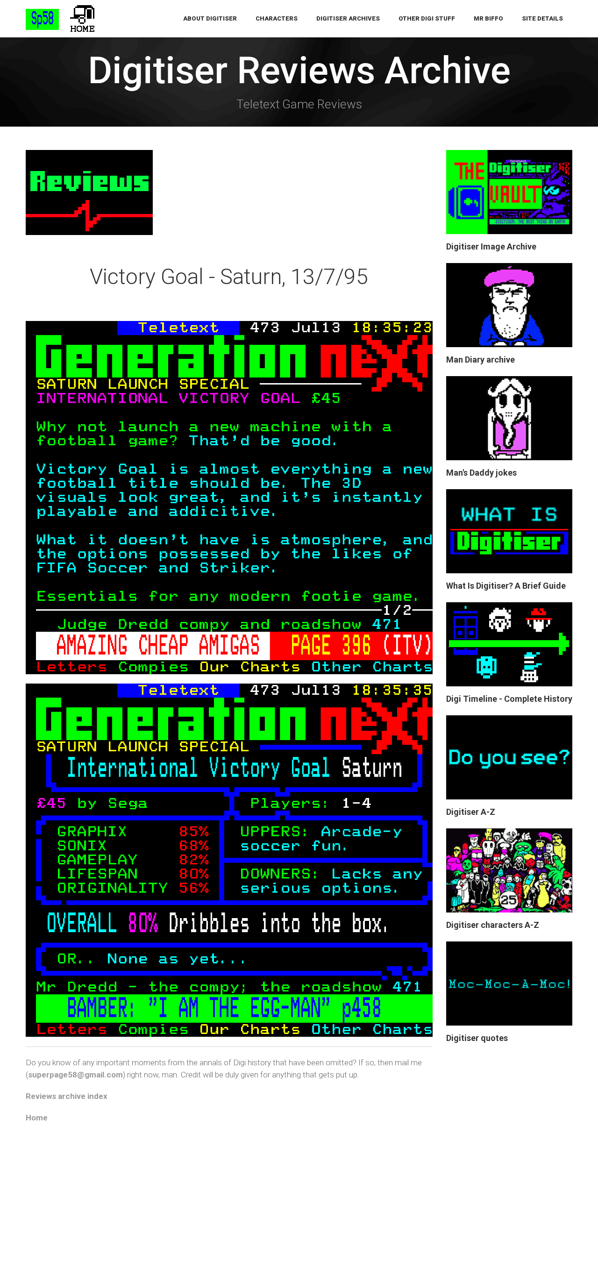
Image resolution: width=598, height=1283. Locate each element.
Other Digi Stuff (427, 18)
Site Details (542, 18)
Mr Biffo (488, 18)
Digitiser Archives (348, 18)
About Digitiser (210, 18)
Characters (277, 18)
